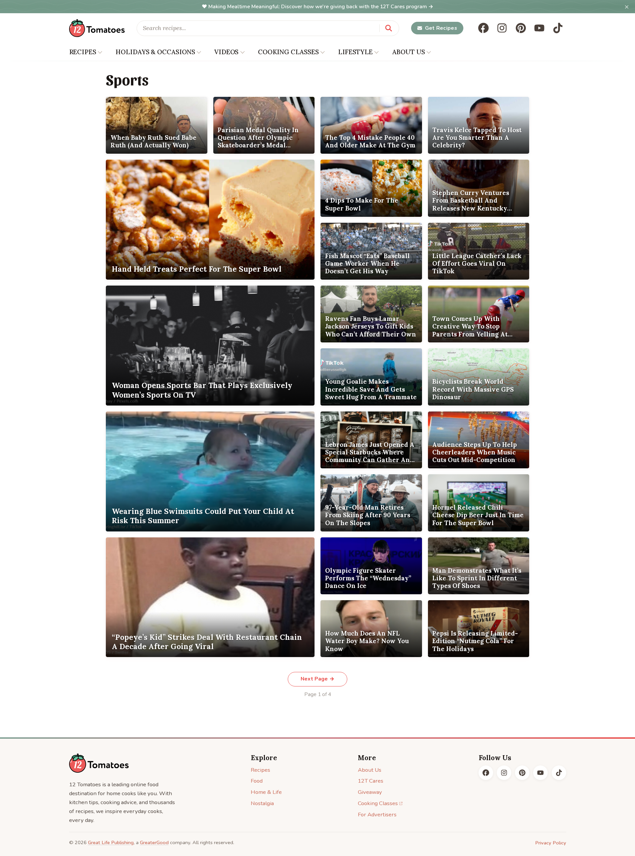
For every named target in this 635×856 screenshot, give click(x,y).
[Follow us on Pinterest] (521, 28)
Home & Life (266, 792)
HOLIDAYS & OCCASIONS (155, 52)
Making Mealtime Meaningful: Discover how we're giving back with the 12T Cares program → (320, 6)
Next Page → (317, 678)
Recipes (260, 770)
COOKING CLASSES (288, 52)
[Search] (388, 28)
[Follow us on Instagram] (502, 28)
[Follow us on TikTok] (558, 28)
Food (257, 781)
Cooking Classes (378, 803)
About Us (369, 770)
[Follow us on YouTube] (539, 28)
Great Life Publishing (111, 842)
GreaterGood (154, 842)
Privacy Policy (550, 842)
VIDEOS (226, 52)
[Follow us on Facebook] (483, 28)
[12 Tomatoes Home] (99, 763)
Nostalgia (262, 803)
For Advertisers (377, 814)
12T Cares (370, 781)
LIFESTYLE (355, 52)
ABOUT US (408, 52)
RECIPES (82, 52)
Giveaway (370, 792)
